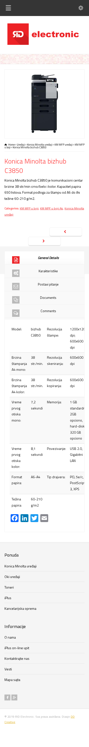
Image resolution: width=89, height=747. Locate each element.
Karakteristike (48, 271)
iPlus (7, 597)
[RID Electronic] (44, 43)
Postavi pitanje (48, 284)
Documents (48, 297)
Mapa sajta (12, 679)
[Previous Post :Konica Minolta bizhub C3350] (65, 232)
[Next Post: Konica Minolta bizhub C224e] (44, 241)
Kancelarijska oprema (20, 608)
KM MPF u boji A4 (51, 208)
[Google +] (14, 697)
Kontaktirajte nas (16, 658)
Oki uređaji (12, 576)
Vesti (8, 669)
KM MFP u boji (29, 208)
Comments (48, 310)
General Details (48, 257)
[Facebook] (7, 697)
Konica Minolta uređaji (20, 566)
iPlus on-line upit (16, 647)
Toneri (9, 587)
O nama (10, 637)
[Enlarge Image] (44, 72)
